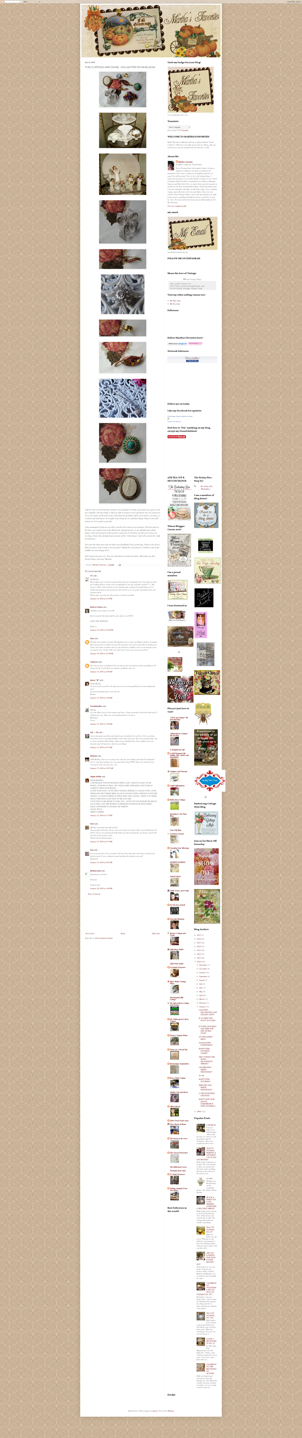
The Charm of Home (178, 1124)
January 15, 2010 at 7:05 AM (101, 724)
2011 (199, 958)
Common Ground (177, 833)
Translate (185, 130)
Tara (92, 638)
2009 (199, 1111)
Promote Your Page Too (174, 421)
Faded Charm (175, 876)
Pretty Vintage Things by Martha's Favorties (180, 416)
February (203, 1003)
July (201, 984)
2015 (199, 942)
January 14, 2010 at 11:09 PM (101, 653)
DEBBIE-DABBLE (178, 862)
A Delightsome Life (177, 749)
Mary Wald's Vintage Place (178, 982)
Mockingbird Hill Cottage (176, 998)
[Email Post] (119, 565)
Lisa (92, 850)
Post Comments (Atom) (104, 938)
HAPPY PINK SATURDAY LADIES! (204, 1050)
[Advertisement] (122, 913)
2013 (199, 950)
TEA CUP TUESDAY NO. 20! (210, 1229)
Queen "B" (94, 680)
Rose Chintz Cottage (178, 1078)
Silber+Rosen (175, 1106)
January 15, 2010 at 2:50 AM (101, 697)
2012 (199, 954)
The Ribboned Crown (178, 1167)
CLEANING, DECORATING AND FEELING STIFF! (208, 1012)
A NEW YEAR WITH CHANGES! (207, 1094)
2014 (199, 946)
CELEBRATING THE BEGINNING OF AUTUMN (211, 1369)
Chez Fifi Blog (175, 830)
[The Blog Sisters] (206, 527)
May (201, 991)
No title (201, 1075)
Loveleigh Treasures (178, 967)
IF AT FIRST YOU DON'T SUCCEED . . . (207, 1020)
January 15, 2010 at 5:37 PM (101, 815)
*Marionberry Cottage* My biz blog (179, 734)
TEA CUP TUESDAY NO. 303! (210, 1315)
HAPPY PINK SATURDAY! (204, 1080)
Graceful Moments (177, 919)
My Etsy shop (175, 303)
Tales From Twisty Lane (179, 1120)
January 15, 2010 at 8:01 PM (101, 862)
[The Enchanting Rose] (179, 519)
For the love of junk (177, 905)
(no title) (209, 1178)
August (202, 980)
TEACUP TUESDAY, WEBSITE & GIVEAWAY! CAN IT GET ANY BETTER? (206, 1154)
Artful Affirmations (177, 785)
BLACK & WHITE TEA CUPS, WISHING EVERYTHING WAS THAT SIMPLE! (206, 1203)
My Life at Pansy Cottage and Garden (179, 1004)
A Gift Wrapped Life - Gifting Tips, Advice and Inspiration (179, 755)
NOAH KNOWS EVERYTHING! (206, 1043)
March (202, 999)
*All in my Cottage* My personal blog (179, 718)
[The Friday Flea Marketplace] (205, 489)
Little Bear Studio (177, 949)
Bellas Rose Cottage (177, 799)
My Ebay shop (175, 300)
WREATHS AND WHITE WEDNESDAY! (205, 1087)
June (201, 987)
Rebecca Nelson (96, 607)
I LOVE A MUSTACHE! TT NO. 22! (211, 1340)
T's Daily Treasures (177, 1174)
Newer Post (90, 933)
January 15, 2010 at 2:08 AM (101, 671)
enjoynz (155, 1411)
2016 (199, 939)
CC (91, 575)
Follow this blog (192, 361)
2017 (199, 935)
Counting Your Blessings (179, 848)
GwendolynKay (96, 706)
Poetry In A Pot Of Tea (178, 1049)
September (203, 976)
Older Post (156, 933)
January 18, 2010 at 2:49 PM (101, 888)
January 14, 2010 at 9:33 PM (101, 598)
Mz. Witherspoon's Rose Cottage (179, 1020)
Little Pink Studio (176, 963)
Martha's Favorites (185, 162)
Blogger (171, 1411)
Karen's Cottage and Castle (178, 934)
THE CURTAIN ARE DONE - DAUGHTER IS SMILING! (207, 1060)
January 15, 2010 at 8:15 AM (101, 747)
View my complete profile (177, 206)
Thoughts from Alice (178, 1170)
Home (123, 933)
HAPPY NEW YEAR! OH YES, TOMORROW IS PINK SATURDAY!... (208, 1102)
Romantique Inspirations (179, 1063)
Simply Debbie (95, 776)
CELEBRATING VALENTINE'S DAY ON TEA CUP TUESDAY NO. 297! (207, 1289)
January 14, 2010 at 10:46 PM (101, 630)
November (203, 968)
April (201, 995)
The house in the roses (178, 1138)
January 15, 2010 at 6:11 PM (101, 841)
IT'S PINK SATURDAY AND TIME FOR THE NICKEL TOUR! (207, 1029)
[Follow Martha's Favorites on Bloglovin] (178, 344)
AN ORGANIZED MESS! (205, 1037)
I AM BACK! (211, 1125)
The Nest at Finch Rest (179, 1152)
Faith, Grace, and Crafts (179, 890)
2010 (199, 961)
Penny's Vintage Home (179, 1035)
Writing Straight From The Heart (178, 1189)
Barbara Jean (95, 870)
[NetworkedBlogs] (192, 358)
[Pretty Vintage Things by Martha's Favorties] (168, 418)
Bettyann (93, 755)
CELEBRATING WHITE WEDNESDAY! (205, 1069)
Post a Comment (94, 894)
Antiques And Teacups (178, 771)
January (202, 1006)
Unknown (94, 662)
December (203, 965)
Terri (92, 823)
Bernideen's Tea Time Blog (178, 815)
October (202, 972)
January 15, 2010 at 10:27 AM (101, 768)
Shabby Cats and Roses (179, 1092)
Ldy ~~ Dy (94, 732)
